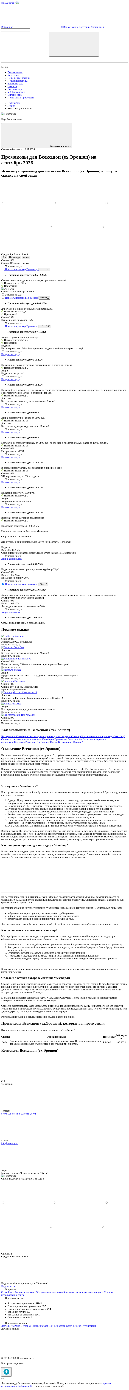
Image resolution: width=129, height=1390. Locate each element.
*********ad (44, 269)
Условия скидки (13, 266)
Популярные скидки (16, 1323)
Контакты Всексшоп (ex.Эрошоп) (32, 742)
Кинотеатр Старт (63, 1326)
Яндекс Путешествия (84, 1326)
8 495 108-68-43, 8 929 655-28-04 (18, 1113)
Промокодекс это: (14, 1298)
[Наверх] (6, 1372)
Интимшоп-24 (29, 692)
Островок (26, 1326)
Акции (26, 257)
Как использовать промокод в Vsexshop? (103, 736)
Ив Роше (16, 1326)
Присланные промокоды (21, 97)
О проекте (10, 1289)
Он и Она (19, 647)
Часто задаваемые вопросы (89, 1292)
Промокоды (14, 257)
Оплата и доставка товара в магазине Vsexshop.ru (27, 739)
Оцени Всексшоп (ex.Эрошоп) (66, 742)
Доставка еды (98, 27)
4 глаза (17, 670)
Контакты (68, 1292)
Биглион (19, 636)
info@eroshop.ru (9, 1143)
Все (4, 257)
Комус (17, 703)
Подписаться (8, 1286)
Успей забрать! (15, 83)
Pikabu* (43, 584)
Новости (12, 86)
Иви (51, 1326)
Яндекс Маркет (40, 1326)
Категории (84, 27)
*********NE (45, 326)
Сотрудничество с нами (50, 1292)
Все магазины (70, 27)
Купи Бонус (24, 658)
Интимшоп (20, 681)
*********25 (44, 298)
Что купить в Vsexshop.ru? (15, 736)
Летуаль (6, 1326)
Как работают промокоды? (22, 1292)
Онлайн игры (15, 94)
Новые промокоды (18, 80)
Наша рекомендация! (19, 78)
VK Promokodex (16, 92)
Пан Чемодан (28, 715)
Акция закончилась (11, 558)
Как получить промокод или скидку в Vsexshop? (56, 736)
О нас (4, 1292)
